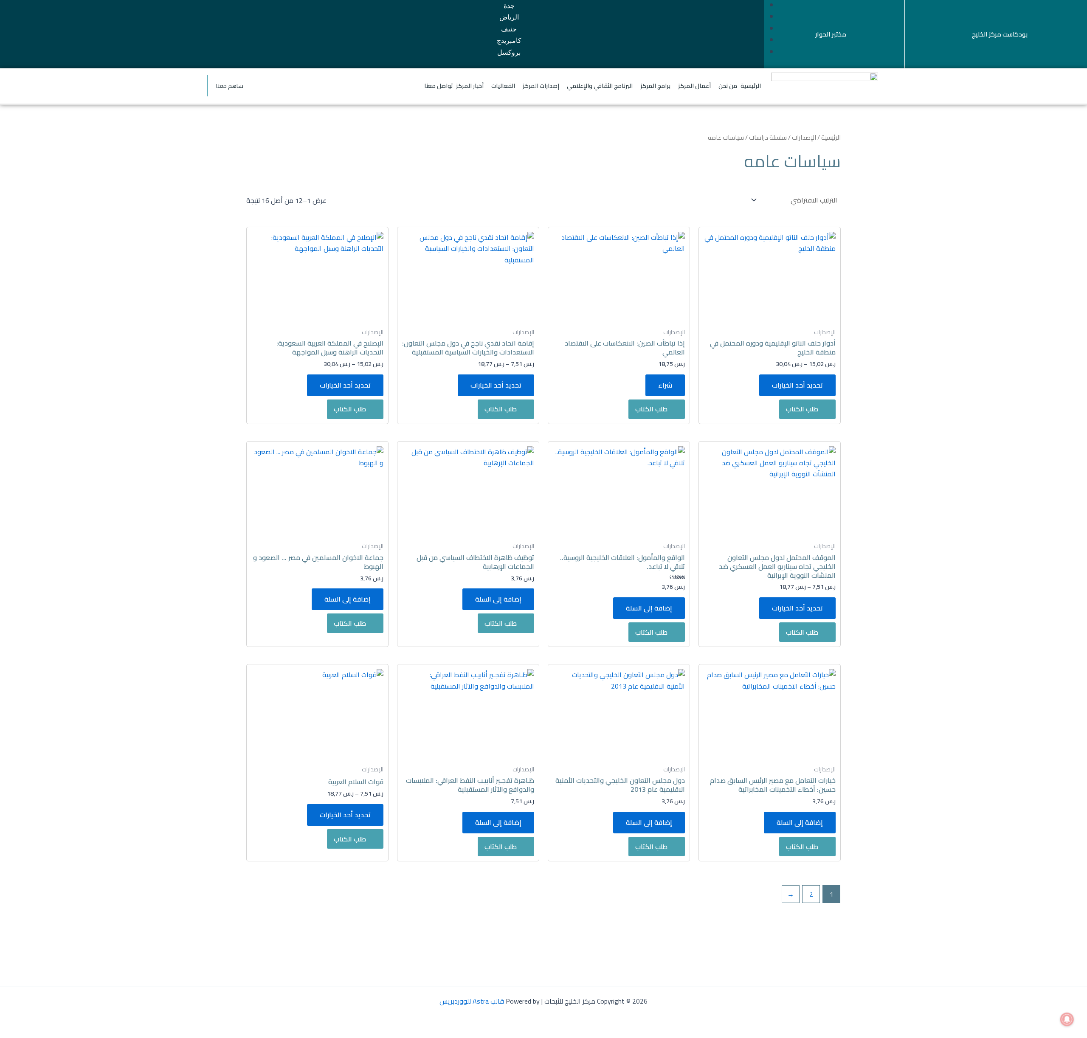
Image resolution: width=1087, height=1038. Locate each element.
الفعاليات (503, 85)
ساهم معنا (229, 86)
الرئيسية (751, 85)
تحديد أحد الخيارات (797, 385)
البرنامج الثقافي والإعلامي (600, 85)
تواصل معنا (438, 85)
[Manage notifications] (1067, 1019)
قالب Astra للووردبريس (471, 1001)
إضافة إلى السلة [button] (649, 608)
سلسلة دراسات (768, 137)
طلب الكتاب (802, 408)
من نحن (727, 85)
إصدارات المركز (541, 85)
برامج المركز (655, 85)
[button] (717, 85)
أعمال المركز (694, 85)
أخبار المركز (470, 85)
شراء (665, 385)
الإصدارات (804, 137)
